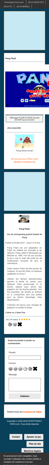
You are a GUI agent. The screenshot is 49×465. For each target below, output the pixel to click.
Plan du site (35, 443)
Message (13, 374)
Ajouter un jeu (34, 436)
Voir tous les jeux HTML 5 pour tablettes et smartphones (24, 160)
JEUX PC (8, 6)
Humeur (12, 363)
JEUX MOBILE (23, 6)
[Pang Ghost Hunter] (24, 134)
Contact (16, 436)
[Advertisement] (24, 30)
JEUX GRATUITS (36, 2)
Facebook (28, 411)
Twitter (39, 411)
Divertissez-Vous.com (14, 2)
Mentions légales (32, 450)
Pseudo (12, 352)
